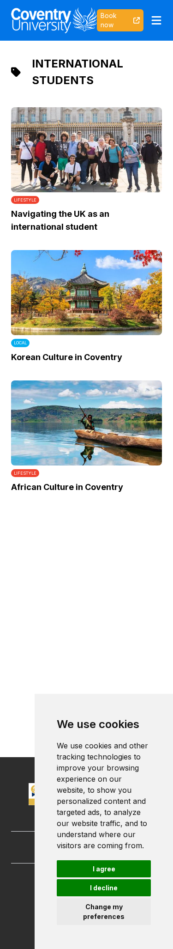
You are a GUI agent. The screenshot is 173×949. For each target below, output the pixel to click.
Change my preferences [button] (104, 911)
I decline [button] (104, 888)
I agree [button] (104, 869)
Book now (109, 20)
